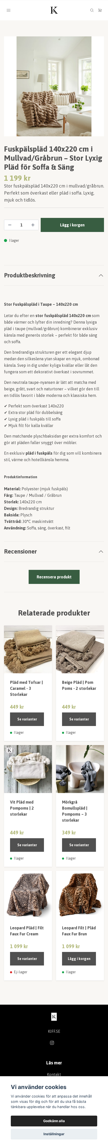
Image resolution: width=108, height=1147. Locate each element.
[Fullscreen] (54, 86)
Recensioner (20, 551)
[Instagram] (52, 1043)
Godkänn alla (54, 1121)
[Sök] (92, 10)
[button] (95, 88)
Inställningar (54, 1134)
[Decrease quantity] (9, 225)
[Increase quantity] (32, 225)
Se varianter (27, 719)
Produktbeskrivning (29, 275)
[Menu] (8, 10)
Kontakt (54, 1074)
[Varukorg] (100, 10)
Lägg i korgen (79, 959)
